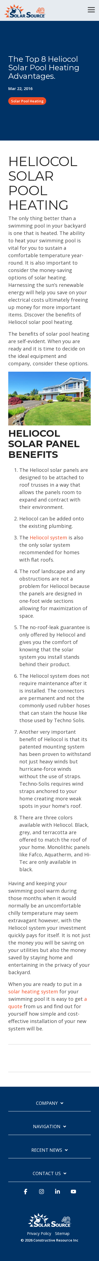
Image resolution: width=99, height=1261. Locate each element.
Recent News (46, 1150)
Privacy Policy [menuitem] (39, 1233)
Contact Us (47, 1173)
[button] (91, 9)
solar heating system (33, 991)
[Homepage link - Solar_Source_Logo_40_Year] (49, 1225)
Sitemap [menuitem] (62, 1233)
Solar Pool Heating (27, 101)
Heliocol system (48, 537)
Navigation (47, 1127)
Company (47, 1103)
